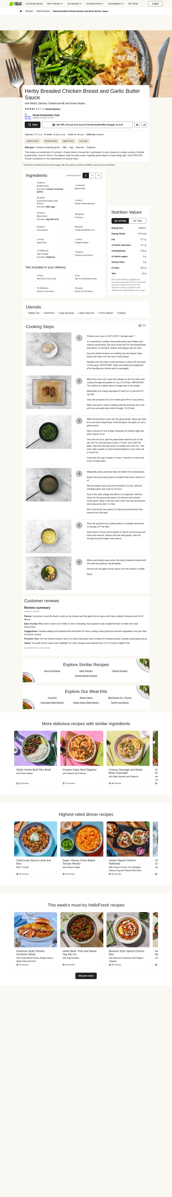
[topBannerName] (86, 23)
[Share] (144, 125)
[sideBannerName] (129, 186)
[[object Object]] (137, 125)
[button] (64, 175)
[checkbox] (26, 109)
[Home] (20, 11)
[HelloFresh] (15, 4)
